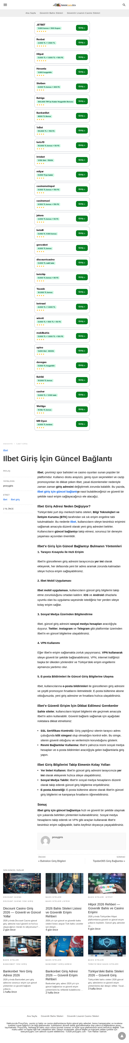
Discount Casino (12, 897)
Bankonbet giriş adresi (59, 964)
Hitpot (109, 897)
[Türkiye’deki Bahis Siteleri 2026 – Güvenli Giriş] (107, 946)
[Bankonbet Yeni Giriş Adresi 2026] (22, 946)
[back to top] (122, 1036)
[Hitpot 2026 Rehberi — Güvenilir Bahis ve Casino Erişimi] (107, 883)
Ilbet (73, 521)
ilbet (5, 450)
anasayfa (8, 444)
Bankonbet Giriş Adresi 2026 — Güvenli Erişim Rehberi (62, 975)
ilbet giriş (22, 444)
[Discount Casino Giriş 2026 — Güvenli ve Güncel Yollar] (22, 883)
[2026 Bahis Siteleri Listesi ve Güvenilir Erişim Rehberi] (64, 883)
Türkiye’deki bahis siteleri (103, 964)
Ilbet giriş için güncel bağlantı (57, 491)
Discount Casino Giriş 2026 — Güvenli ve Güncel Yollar (22, 912)
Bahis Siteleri (54, 897)
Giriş (82, 27)
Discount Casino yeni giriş (18, 901)
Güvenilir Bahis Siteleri (51, 13)
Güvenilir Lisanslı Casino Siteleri (83, 13)
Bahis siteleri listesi (58, 901)
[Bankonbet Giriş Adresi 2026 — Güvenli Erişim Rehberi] (64, 946)
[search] (124, 5)
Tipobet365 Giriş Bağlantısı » (109, 861)
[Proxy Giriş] (64, 4)
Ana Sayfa (31, 13)
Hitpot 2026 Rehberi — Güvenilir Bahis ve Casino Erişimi (106, 908)
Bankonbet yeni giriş (15, 964)
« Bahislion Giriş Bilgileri (52, 861)
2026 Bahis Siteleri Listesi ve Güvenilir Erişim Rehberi (63, 912)
